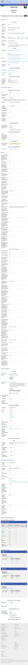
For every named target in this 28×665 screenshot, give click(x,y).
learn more (18, 5)
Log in (2, 653)
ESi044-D (18, 143)
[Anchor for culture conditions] (15, 460)
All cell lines (3, 628)
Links (15, 629)
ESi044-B (10, 24)
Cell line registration (5, 646)
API (15, 648)
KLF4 (11, 414)
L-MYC (11, 415)
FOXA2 (12, 560)
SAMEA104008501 (13, 149)
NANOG (3, 533)
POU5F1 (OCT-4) (3, 529)
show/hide (3, 45)
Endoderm (4, 551)
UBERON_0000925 (9, 556)
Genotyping (25, 15)
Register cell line (4, 626)
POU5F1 (12, 411)
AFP (11, 562)
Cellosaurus (4, 72)
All (3, 629)
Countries (3, 637)
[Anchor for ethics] (5, 152)
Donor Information (6, 15)
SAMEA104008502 (11, 70)
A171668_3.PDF (13, 614)
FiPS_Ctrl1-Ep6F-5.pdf (14, 428)
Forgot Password (4, 656)
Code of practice (17, 628)
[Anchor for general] (6, 19)
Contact (15, 649)
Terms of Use (16, 635)
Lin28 (11, 417)
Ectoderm (3, 583)
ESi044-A (10, 37)
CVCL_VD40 (10, 72)
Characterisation (22, 15)
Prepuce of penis (13, 382)
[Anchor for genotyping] (8, 606)
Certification (3, 645)
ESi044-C (18, 37)
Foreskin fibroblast (13, 373)
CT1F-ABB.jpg (13, 128)
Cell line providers (4, 635)
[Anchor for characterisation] (14, 518)
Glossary (2, 648)
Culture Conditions (17, 15)
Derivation (13, 15)
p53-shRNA (12, 416)
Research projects (4, 636)
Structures (16, 645)
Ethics (10, 15)
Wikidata (3, 74)
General (2, 15)
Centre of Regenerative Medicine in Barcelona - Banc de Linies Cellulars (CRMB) (17, 55)
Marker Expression (5, 522)
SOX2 (11, 413)
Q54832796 (10, 74)
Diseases (3, 638)
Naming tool (16, 646)
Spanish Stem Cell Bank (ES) (13, 50)
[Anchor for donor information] (12, 87)
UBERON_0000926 (9, 573)
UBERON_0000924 (9, 588)
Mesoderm (4, 568)
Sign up (2, 655)
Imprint (15, 636)
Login (26, 2)
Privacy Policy (17, 633)
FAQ (2, 644)
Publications (3, 639)
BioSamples (4, 70)
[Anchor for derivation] (11, 368)
